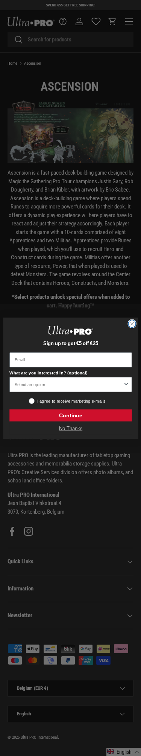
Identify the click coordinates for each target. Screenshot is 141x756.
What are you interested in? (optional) (48, 372)
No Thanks (70, 428)
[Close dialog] (132, 323)
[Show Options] (126, 384)
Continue (70, 415)
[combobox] (68, 384)
